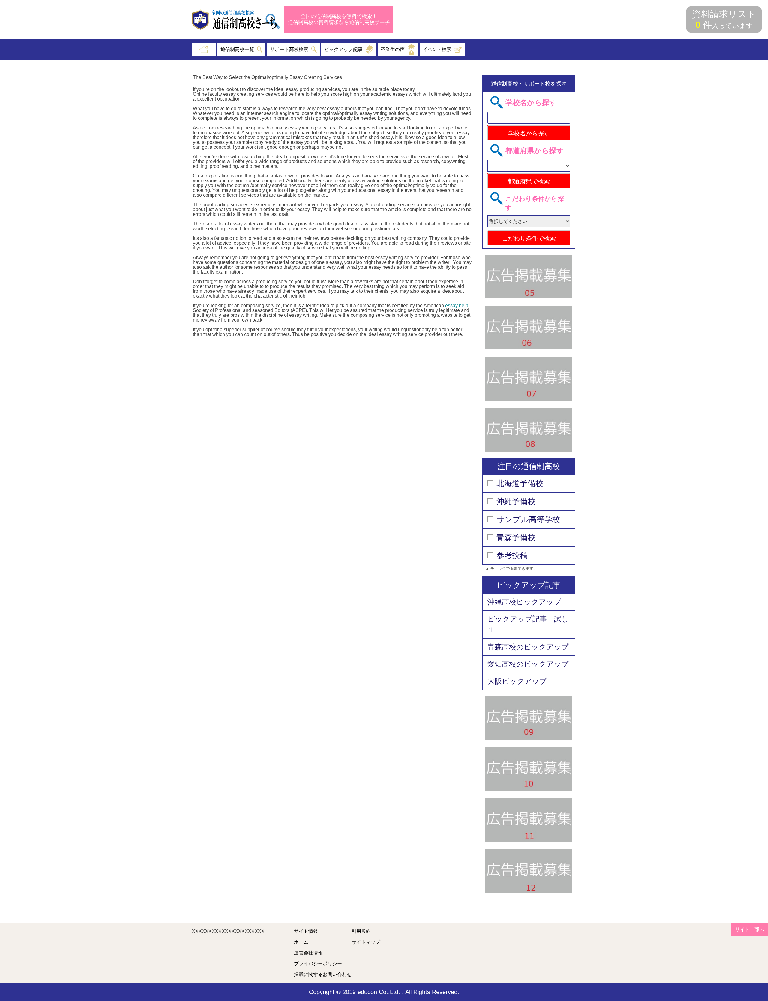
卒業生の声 (393, 49)
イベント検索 (437, 49)
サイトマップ (366, 942)
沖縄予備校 (516, 501)
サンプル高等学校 (528, 519)
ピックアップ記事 (343, 49)
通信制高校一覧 (237, 49)
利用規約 (361, 931)
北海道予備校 (519, 483)
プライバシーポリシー (318, 963)
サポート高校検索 (289, 49)
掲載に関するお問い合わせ (323, 974)
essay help (456, 305)
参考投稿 (512, 555)
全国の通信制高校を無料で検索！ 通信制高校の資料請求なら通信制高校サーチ (339, 19)
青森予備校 (516, 537)
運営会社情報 (308, 953)
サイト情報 (306, 931)
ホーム (301, 942)
